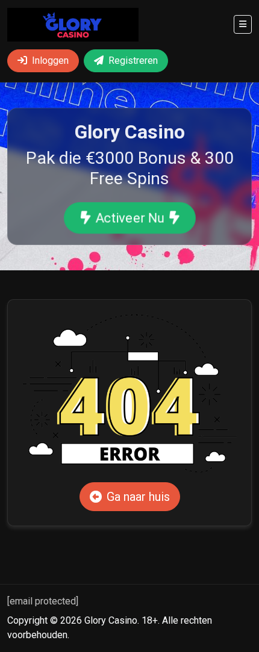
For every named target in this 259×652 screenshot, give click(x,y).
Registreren (133, 60)
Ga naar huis (138, 496)
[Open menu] (243, 24)
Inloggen (50, 60)
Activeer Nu (129, 218)
